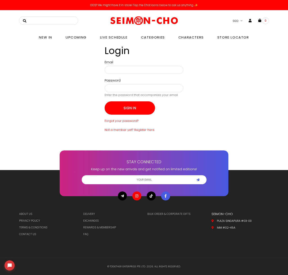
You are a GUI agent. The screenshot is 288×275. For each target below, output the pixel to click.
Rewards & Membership (99, 227)
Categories (153, 37)
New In (45, 37)
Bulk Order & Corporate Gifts (169, 214)
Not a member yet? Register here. (130, 130)
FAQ (85, 234)
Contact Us (27, 234)
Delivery (89, 214)
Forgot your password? (122, 121)
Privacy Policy (29, 221)
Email (109, 62)
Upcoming (76, 37)
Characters (191, 37)
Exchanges (91, 221)
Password (113, 80)
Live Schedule (114, 37)
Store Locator (233, 37)
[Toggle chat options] (9, 265)
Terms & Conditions (33, 227)
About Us (25, 214)
